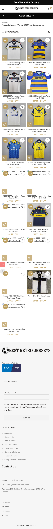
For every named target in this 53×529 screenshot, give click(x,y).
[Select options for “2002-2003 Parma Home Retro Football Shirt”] (29, 91)
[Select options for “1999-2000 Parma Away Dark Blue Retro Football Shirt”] (29, 224)
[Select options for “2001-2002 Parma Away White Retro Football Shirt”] (4, 58)
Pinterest (6, 511)
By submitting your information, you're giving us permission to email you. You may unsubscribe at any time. (25, 407)
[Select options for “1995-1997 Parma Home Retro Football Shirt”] (4, 191)
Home (4, 22)
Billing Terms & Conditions (15, 459)
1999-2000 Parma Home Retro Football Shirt (39, 264)
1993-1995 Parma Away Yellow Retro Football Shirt (39, 130)
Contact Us (9, 437)
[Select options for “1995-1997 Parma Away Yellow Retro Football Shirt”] (29, 158)
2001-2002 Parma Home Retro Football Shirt (39, 64)
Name (10, 381)
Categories (25, 16)
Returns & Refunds (12, 452)
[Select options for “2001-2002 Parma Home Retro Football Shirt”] (29, 58)
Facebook (6, 506)
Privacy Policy (10, 441)
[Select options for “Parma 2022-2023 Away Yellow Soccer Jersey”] (4, 324)
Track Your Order (11, 448)
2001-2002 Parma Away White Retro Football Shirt (14, 64)
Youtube (5, 515)
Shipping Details (11, 444)
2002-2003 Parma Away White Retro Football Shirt (14, 97)
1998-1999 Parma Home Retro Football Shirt (14, 230)
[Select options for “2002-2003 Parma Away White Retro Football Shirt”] (4, 91)
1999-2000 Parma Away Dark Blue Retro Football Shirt (39, 230)
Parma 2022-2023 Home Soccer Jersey (39, 297)
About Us (8, 433)
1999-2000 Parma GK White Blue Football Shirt (13, 264)
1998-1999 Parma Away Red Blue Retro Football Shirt (39, 197)
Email (10, 393)
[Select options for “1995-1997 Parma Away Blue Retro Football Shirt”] (4, 158)
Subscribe (26, 418)
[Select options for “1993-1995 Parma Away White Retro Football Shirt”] (4, 124)
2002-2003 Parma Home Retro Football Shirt (39, 97)
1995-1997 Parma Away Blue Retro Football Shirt (14, 164)
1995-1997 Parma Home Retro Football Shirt (14, 197)
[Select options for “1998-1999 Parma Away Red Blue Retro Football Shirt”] (29, 191)
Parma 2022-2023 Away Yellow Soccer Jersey (14, 330)
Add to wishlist (22, 40)
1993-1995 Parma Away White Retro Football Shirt (14, 130)
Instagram (6, 502)
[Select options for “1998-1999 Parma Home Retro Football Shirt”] (4, 224)
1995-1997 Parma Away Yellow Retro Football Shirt (39, 164)
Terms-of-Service (12, 456)
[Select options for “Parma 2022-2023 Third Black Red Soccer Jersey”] (4, 291)
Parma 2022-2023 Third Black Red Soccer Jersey (13, 297)
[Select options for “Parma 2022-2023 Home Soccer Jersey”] (29, 291)
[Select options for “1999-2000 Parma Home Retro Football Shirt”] (29, 258)
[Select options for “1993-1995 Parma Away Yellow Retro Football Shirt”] (29, 124)
